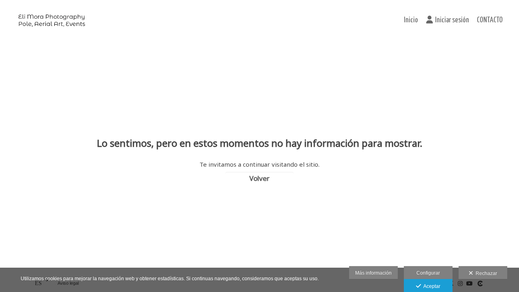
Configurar (428, 273)
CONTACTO (490, 20)
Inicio (411, 20)
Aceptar (430, 286)
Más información (373, 273)
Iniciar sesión (452, 20)
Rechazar (485, 273)
